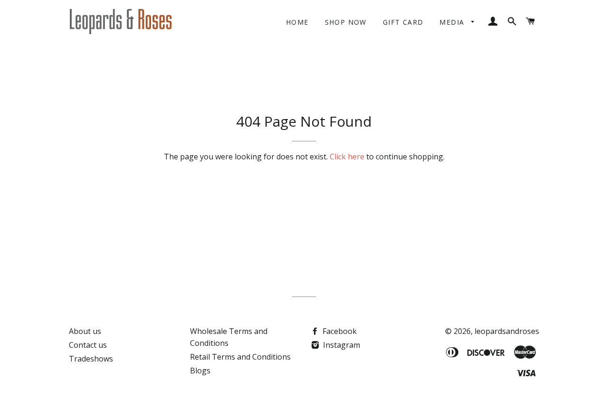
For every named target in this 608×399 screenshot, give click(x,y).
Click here (347, 156)
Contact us (88, 345)
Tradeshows (91, 358)
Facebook (339, 331)
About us (85, 331)
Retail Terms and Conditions (240, 357)
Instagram (340, 345)
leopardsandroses (507, 331)
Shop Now (346, 22)
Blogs (200, 370)
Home (297, 22)
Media (452, 22)
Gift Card (403, 22)
